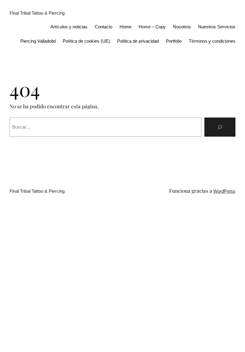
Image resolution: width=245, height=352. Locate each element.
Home (125, 26)
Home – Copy (152, 26)
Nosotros (182, 26)
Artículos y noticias (69, 26)
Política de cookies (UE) (86, 41)
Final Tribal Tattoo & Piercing (37, 13)
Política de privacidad (138, 41)
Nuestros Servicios (216, 26)
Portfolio (174, 41)
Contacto (103, 26)
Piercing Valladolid (38, 41)
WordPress (224, 191)
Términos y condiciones (212, 41)
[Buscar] (219, 127)
